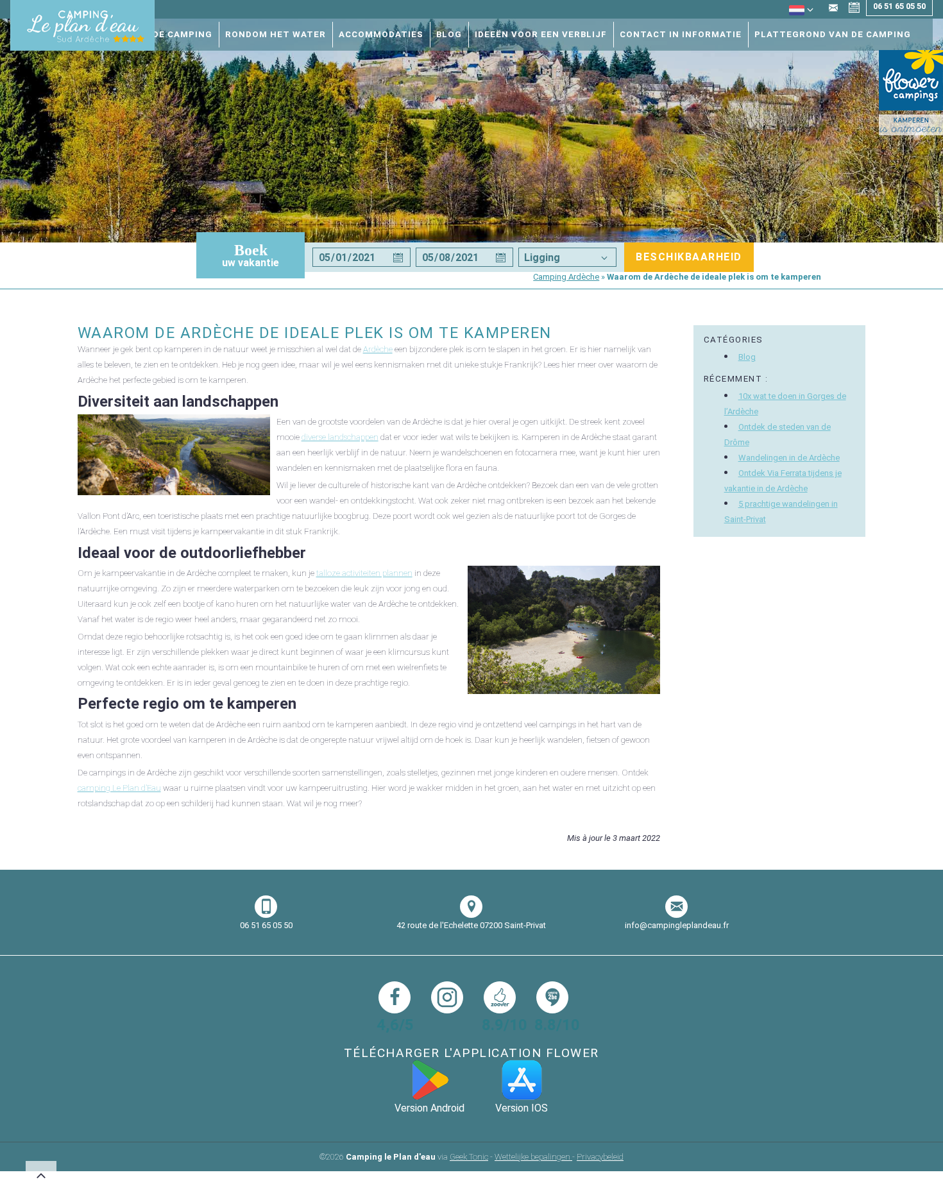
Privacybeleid (600, 1157)
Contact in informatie (681, 34)
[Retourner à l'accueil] (82, 27)
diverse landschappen (340, 437)
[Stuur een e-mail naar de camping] (833, 9)
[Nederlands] (796, 14)
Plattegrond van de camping (832, 34)
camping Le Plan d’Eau (119, 788)
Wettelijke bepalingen (533, 1157)
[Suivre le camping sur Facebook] (394, 997)
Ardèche (378, 349)
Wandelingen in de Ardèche (789, 457)
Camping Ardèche (566, 277)
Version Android (429, 1108)
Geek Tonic (469, 1157)
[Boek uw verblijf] (854, 9)
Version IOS (521, 1108)
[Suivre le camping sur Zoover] (500, 997)
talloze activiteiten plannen (364, 573)
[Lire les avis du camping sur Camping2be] (552, 997)
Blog (449, 34)
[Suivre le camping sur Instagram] (447, 997)
